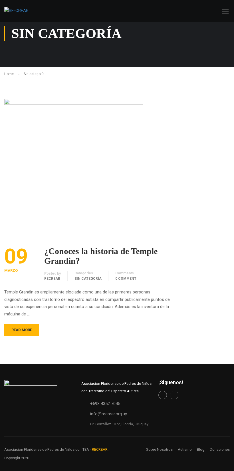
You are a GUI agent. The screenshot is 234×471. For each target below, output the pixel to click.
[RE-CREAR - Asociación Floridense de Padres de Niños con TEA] (24, 13)
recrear (52, 279)
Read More (21, 330)
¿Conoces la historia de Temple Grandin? (101, 255)
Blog (201, 449)
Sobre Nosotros (159, 449)
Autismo (185, 449)
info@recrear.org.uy (108, 413)
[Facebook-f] (162, 395)
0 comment (125, 279)
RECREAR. (100, 449)
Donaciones (220, 449)
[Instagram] (174, 395)
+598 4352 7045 (105, 403)
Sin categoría (88, 279)
